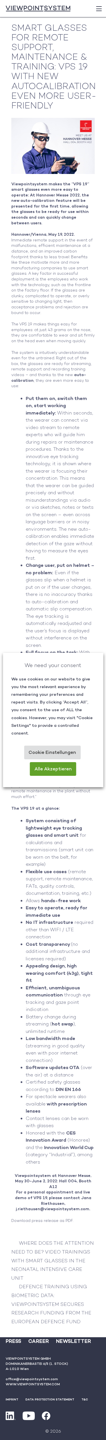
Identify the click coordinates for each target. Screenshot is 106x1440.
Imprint (12, 1399)
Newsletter (73, 1341)
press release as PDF (52, 1220)
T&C (84, 1399)
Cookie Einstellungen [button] (52, 752)
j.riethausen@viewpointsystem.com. (53, 1208)
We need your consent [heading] (53, 665)
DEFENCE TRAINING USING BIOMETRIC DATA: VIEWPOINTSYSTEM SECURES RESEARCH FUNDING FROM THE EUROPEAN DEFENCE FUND (51, 1303)
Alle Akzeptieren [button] (53, 769)
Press (13, 1341)
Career (38, 1341)
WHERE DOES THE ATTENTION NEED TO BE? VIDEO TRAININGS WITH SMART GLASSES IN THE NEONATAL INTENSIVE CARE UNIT (52, 1260)
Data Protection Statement (49, 1399)
